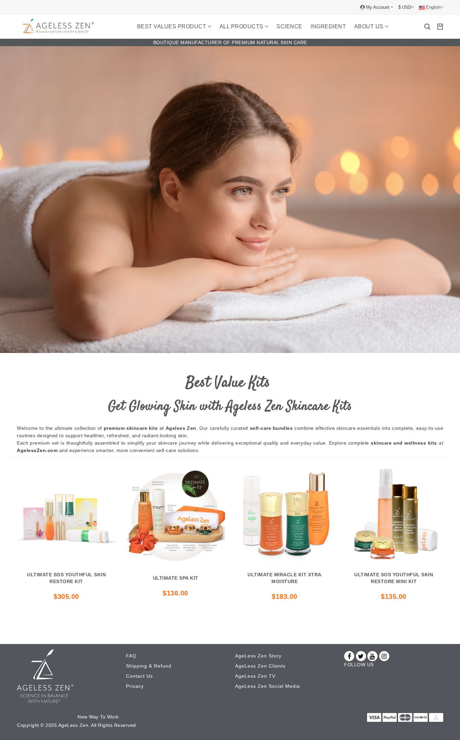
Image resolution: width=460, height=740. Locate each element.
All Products (242, 26)
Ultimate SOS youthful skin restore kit (66, 578)
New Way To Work (98, 716)
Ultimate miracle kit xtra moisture (285, 578)
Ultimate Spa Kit (175, 578)
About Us (369, 26)
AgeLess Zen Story (258, 655)
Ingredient (328, 26)
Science (289, 26)
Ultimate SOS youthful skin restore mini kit (393, 578)
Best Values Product (172, 26)
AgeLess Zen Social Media (267, 686)
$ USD (404, 7)
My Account (378, 7)
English (433, 7)
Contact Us (139, 676)
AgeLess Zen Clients (260, 666)
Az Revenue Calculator (43, 716)
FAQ (131, 655)
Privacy (135, 686)
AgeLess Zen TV (255, 676)
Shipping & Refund (148, 666)
